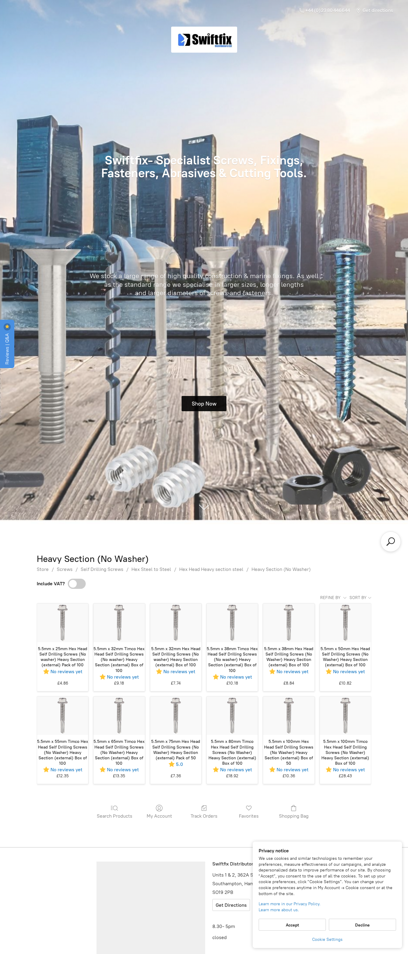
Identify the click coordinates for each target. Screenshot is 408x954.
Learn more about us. (279, 909)
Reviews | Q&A (7, 348)
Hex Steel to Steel (151, 569)
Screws (65, 569)
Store (43, 569)
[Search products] (390, 541)
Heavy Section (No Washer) (281, 569)
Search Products (114, 816)
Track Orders (204, 816)
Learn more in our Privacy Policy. (289, 903)
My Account (159, 816)
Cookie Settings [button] (327, 939)
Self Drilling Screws (102, 569)
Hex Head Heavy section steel (211, 569)
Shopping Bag (294, 816)
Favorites (249, 816)
